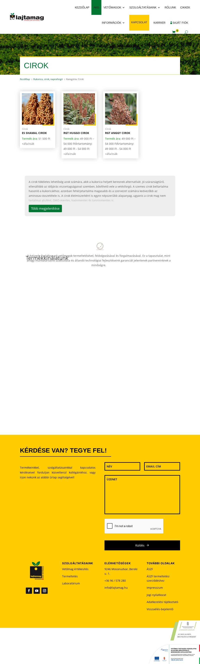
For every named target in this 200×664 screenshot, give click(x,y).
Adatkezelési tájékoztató (162, 602)
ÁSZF (150, 569)
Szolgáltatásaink (142, 7)
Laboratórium (71, 583)
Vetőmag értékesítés (75, 569)
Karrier (159, 22)
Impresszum (155, 587)
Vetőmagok (112, 7)
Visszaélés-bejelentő (160, 609)
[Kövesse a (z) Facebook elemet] (29, 591)
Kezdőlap (82, 7)
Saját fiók (180, 22)
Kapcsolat (139, 22)
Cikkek (185, 7)
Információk (111, 22)
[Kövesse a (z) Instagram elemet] (44, 591)
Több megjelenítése (45, 208)
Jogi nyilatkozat (156, 595)
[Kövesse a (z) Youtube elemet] (37, 591)
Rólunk (170, 7)
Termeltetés (70, 576)
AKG (96, 7)
